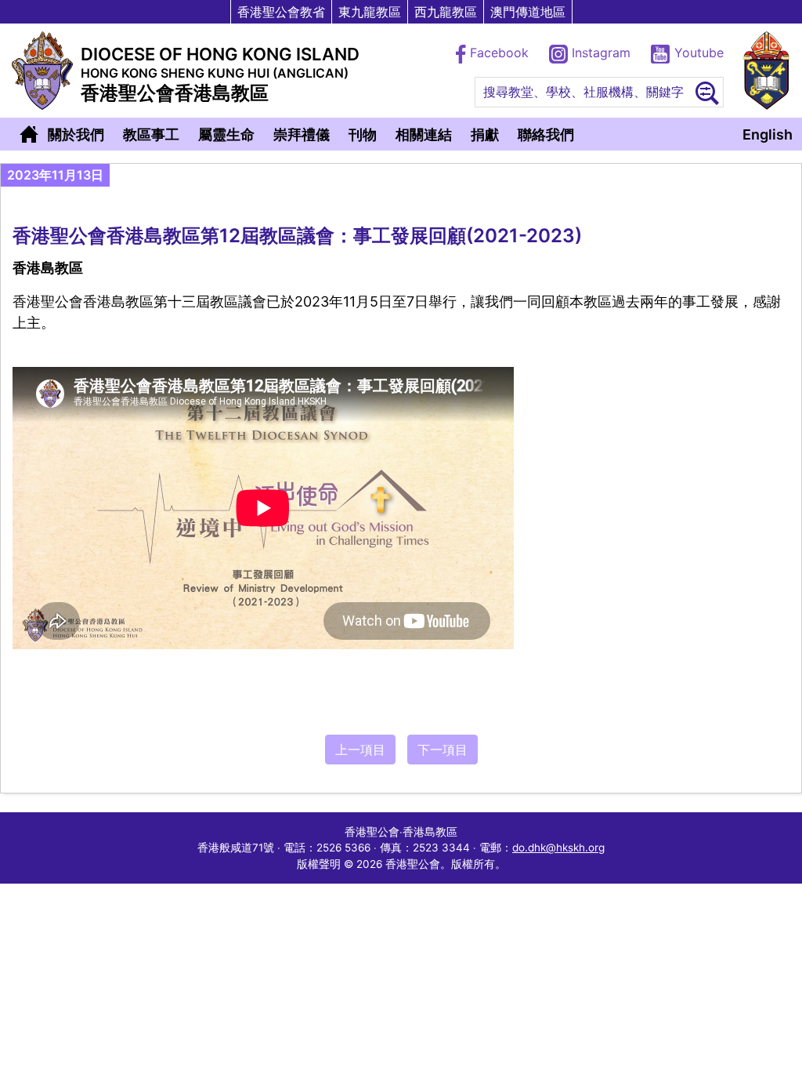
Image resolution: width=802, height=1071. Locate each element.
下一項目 (442, 749)
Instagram (601, 52)
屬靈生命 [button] (226, 134)
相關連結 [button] (424, 134)
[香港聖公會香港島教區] (42, 70)
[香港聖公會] (766, 70)
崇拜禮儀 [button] (301, 134)
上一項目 (360, 749)
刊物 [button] (363, 134)
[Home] (29, 134)
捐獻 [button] (485, 134)
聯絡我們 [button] (546, 134)
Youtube (697, 52)
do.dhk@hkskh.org (558, 847)
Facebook (499, 52)
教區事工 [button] (151, 134)
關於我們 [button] (76, 134)
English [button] (767, 134)
